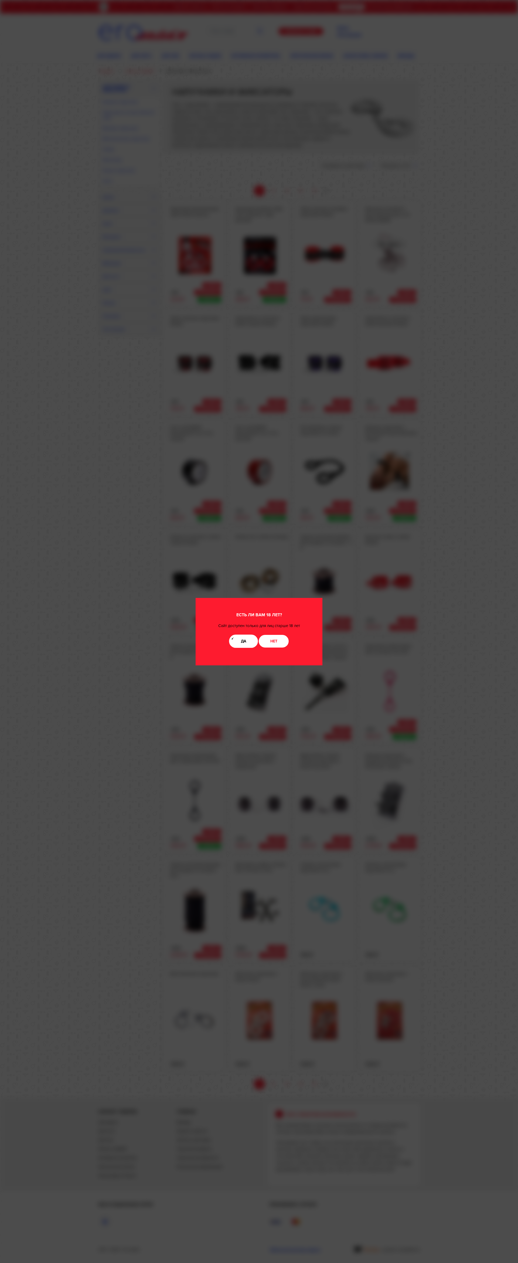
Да (243, 641)
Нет (273, 641)
